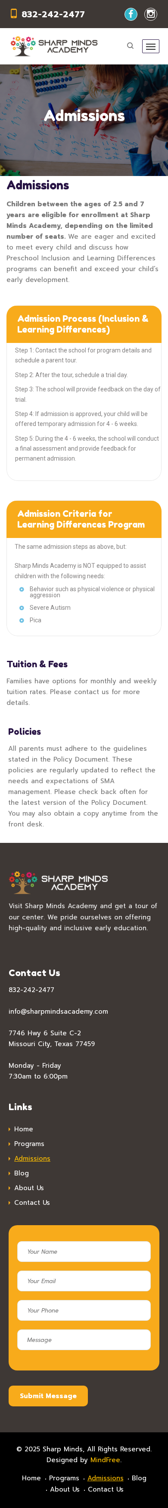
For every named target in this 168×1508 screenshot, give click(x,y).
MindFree (105, 1460)
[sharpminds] (54, 46)
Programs (29, 1144)
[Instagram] (150, 14)
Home (23, 1129)
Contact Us (32, 1202)
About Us (29, 1188)
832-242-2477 (53, 14)
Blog (21, 1173)
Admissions (32, 1158)
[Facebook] (130, 14)
